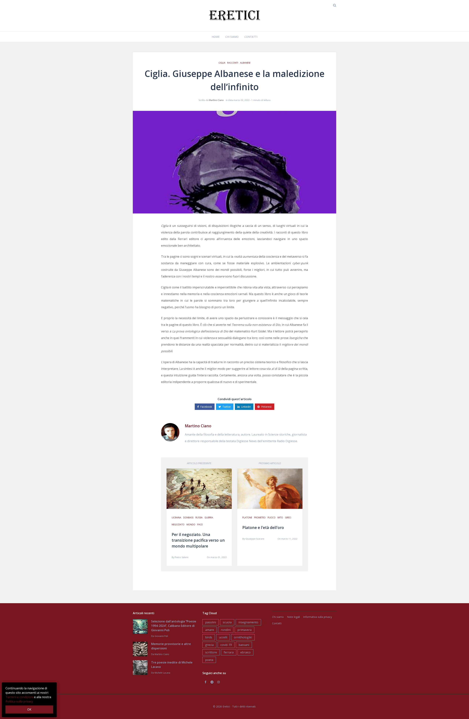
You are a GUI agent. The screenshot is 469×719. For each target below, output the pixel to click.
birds (208, 637)
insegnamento (248, 622)
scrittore (211, 652)
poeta (209, 660)
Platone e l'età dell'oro (263, 527)
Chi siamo (232, 36)
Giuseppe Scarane (254, 538)
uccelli (223, 637)
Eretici (226, 706)
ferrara (229, 652)
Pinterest (266, 406)
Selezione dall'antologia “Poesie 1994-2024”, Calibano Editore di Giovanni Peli (173, 625)
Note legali (293, 617)
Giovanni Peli (161, 636)
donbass (188, 517)
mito (280, 517)
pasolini (210, 622)
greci (288, 517)
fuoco (272, 517)
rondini (226, 630)
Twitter (226, 406)
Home (215, 36)
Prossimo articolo (270, 463)
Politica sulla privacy (19, 701)
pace (200, 524)
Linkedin (246, 406)
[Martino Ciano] (170, 432)
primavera (244, 630)
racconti (232, 62)
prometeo (260, 517)
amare (209, 630)
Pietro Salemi (181, 557)
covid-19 (226, 645)
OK (29, 709)
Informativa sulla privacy (317, 617)
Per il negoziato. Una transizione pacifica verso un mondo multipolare (198, 540)
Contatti (250, 36)
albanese (245, 62)
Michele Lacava (162, 672)
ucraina (176, 517)
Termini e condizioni (19, 697)
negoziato (178, 524)
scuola (227, 622)
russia (199, 517)
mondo (191, 524)
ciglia (222, 62)
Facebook (206, 406)
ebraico (245, 652)
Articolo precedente (199, 463)
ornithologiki (243, 637)
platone (247, 517)
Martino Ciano (216, 100)
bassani (244, 645)
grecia (209, 645)
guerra (209, 517)
